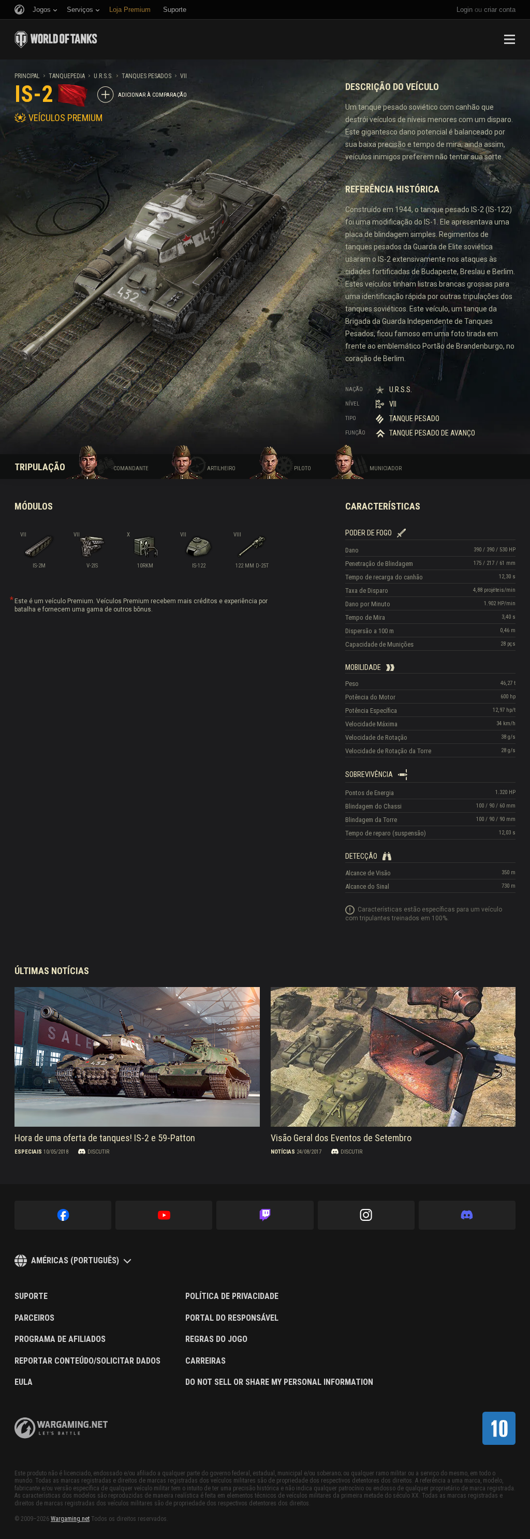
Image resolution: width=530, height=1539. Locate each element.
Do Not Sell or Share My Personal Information (279, 1382)
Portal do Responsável (231, 1318)
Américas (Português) (75, 1260)
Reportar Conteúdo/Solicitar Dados (87, 1361)
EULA (23, 1382)
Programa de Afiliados (60, 1339)
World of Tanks (55, 39)
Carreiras (205, 1361)
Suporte (31, 1296)
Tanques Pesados (146, 76)
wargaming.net (61, 1428)
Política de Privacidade (231, 1296)
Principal (27, 76)
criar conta (500, 9)
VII (183, 76)
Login (465, 9)
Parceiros (34, 1318)
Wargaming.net (70, 1518)
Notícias (283, 1151)
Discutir (98, 1151)
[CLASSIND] (499, 1428)
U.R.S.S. (103, 76)
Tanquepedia (67, 76)
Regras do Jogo (216, 1339)
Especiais (28, 1151)
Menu (509, 39)
